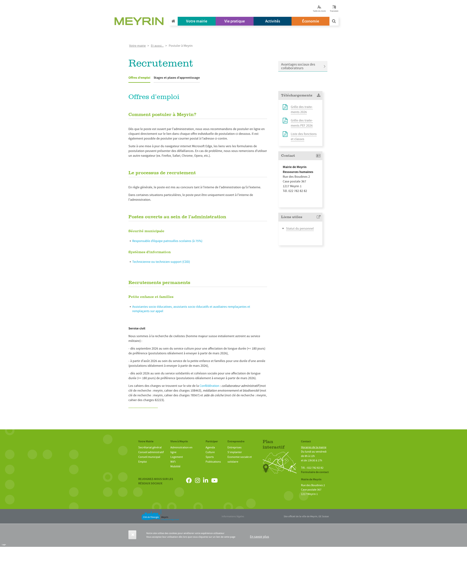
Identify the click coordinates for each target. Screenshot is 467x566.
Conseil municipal (149, 457)
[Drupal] (140, 22)
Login (4, 544)
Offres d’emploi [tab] (139, 77)
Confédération (209, 386)
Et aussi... (157, 46)
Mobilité (175, 466)
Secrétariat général (150, 447)
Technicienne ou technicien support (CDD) (161, 262)
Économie (310, 21)
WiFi (173, 462)
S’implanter (234, 452)
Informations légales (233, 516)
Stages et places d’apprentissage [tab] (177, 77)
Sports (210, 457)
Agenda (210, 447)
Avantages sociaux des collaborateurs (298, 66)
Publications (213, 462)
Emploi (142, 462)
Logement (176, 457)
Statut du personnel (300, 228)
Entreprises (234, 447)
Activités (272, 21)
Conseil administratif (151, 452)
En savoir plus (259, 537)
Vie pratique (234, 21)
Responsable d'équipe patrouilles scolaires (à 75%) (167, 241)
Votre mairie (196, 21)
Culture (210, 452)
